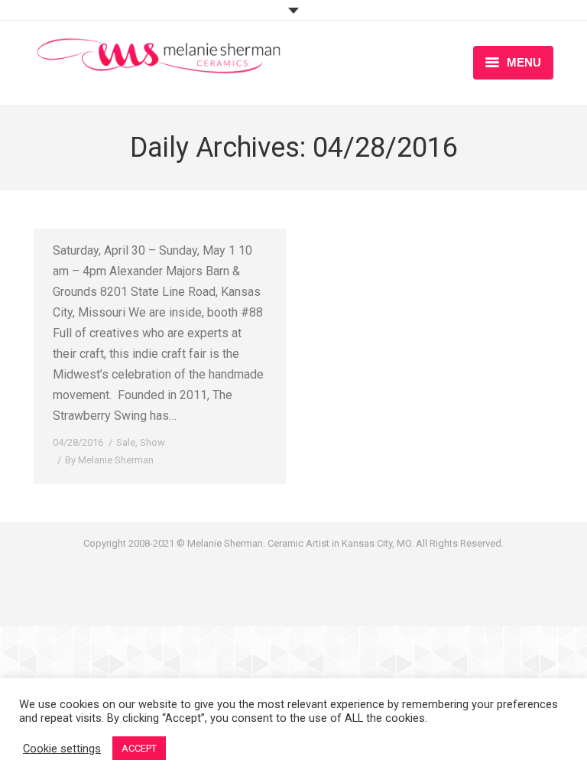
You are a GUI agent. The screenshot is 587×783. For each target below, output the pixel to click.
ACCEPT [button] (139, 748)
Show (152, 442)
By (109, 460)
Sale (125, 442)
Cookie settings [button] (62, 748)
